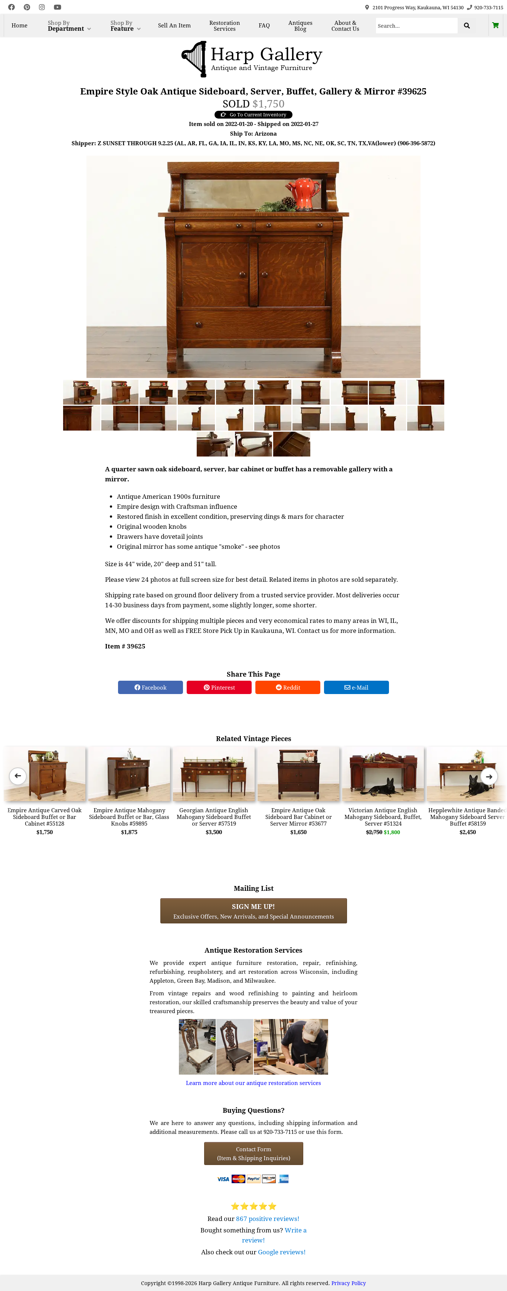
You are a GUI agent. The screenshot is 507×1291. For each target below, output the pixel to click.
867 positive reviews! (268, 1218)
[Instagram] (42, 7)
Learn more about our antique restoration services (253, 1082)
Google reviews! (282, 1252)
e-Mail (359, 687)
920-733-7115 (488, 7)
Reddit (291, 687)
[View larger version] (253, 266)
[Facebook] (11, 7)
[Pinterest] (27, 7)
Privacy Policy (348, 1283)
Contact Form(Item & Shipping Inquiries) (253, 1153)
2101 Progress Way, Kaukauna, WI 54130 (418, 7)
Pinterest (222, 687)
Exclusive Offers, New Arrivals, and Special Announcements (253, 911)
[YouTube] (57, 7)
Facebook (153, 687)
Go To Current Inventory (258, 114)
